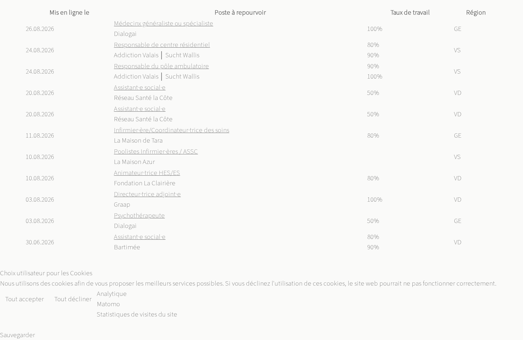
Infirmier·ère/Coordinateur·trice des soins (171, 130)
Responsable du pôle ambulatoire (161, 66)
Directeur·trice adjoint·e (147, 194)
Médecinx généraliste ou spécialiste (163, 23)
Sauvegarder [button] (17, 334)
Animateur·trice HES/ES (147, 172)
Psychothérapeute (139, 215)
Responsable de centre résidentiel (162, 44)
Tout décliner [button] (72, 298)
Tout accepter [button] (24, 298)
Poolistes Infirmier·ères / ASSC (156, 151)
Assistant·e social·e (139, 87)
